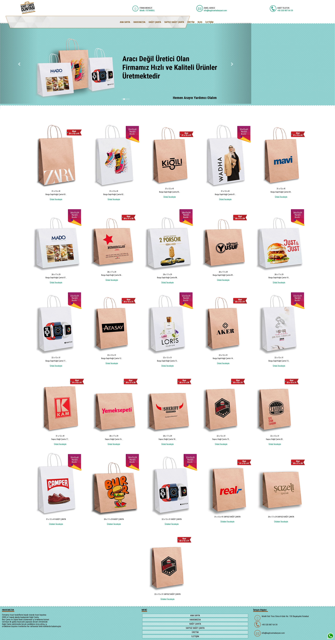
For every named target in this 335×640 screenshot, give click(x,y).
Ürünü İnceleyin (56, 199)
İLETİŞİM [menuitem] (209, 22)
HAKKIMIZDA (195, 619)
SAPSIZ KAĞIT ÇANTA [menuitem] (174, 22)
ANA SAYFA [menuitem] (125, 22)
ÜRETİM (195, 632)
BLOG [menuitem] (200, 22)
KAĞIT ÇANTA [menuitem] (155, 22)
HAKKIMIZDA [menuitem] (139, 22)
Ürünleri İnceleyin (56, 524)
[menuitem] (195, 616)
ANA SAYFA (195, 615)
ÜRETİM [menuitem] (190, 22)
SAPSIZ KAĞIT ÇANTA (195, 628)
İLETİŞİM (195, 636)
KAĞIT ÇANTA (195, 624)
